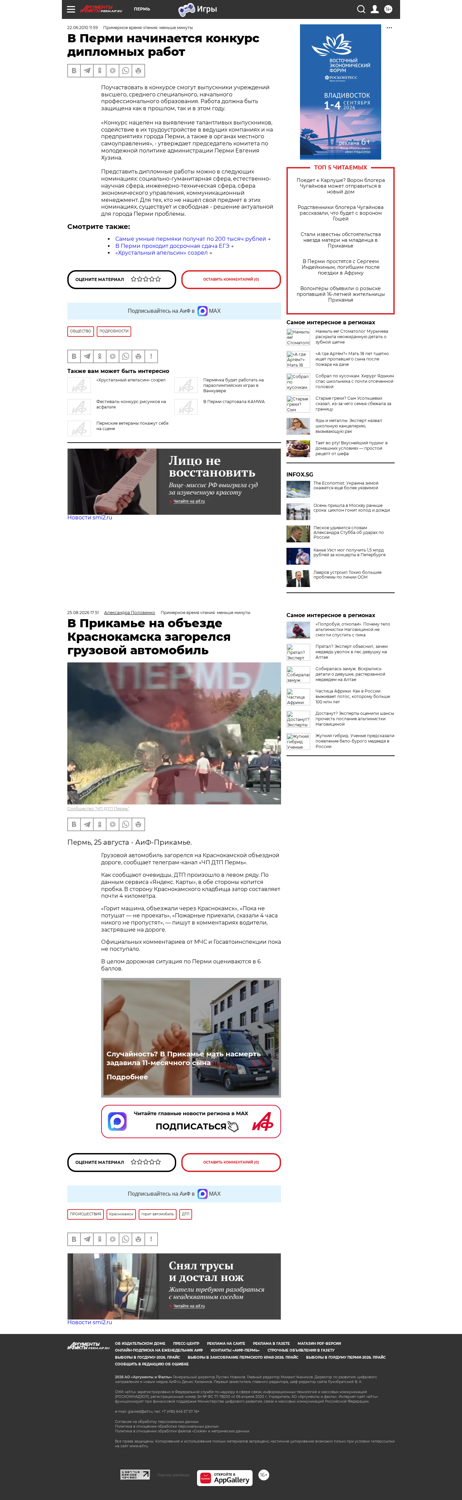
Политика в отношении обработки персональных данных (166, 1426)
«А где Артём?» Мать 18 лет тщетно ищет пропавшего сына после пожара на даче (352, 359)
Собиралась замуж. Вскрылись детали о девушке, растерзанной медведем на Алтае (350, 674)
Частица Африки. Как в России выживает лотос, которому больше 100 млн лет (353, 696)
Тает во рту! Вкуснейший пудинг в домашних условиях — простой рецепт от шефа (352, 448)
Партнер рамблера (173, 1475)
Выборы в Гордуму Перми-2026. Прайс (346, 1357)
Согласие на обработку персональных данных (157, 1422)
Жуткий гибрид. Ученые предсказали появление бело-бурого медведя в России (355, 741)
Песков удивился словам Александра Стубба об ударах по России (349, 532)
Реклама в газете (271, 1343)
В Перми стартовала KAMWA (234, 401)
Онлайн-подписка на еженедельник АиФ (159, 1350)
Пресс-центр (186, 1343)
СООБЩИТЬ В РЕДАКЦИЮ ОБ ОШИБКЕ (152, 1364)
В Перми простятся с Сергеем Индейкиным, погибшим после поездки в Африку (341, 267)
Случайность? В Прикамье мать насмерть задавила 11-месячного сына (184, 1058)
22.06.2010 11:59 (82, 27)
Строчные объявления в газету (301, 1350)
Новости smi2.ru (89, 517)
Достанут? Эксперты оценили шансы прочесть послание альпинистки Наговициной (355, 719)
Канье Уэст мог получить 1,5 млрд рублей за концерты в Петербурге (350, 552)
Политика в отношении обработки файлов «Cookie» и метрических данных (182, 1431)
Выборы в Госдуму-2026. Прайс (147, 1357)
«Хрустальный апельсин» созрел (161, 253)
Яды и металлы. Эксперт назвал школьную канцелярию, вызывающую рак (349, 426)
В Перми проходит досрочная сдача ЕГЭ (172, 246)
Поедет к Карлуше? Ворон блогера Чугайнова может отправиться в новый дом (341, 186)
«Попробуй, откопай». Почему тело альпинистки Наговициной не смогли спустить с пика (353, 629)
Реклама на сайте (226, 1343)
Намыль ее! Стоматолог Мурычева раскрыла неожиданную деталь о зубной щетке (352, 337)
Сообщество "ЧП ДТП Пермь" (98, 808)
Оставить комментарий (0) (231, 279)
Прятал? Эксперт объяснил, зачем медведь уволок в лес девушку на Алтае (352, 652)
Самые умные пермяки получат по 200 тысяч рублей (190, 239)
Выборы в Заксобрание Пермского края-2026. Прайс (243, 1357)
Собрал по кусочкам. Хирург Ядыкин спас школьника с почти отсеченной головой (355, 381)
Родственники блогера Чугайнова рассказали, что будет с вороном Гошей (341, 213)
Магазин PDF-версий (319, 1343)
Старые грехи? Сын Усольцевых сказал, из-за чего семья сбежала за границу (353, 404)
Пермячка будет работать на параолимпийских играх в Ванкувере (233, 385)
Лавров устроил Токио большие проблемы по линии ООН (348, 575)
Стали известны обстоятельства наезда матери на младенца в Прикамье (341, 240)
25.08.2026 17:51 (83, 612)
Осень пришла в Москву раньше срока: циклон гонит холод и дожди (352, 508)
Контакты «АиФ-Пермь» (235, 1350)
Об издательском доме (140, 1343)
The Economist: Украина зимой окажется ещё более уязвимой (346, 485)
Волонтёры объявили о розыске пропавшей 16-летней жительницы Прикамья (341, 294)
